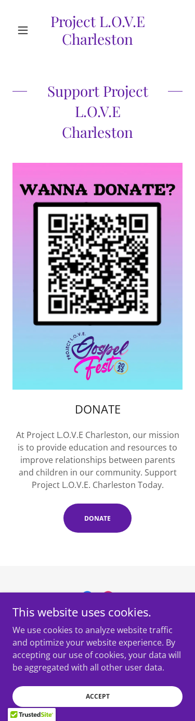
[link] (97, 29)
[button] (25, 30)
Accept (98, 696)
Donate (97, 518)
